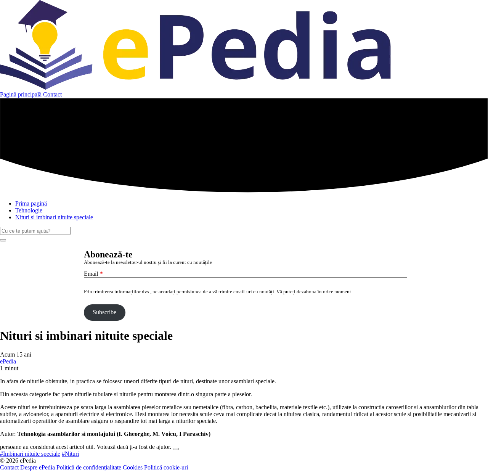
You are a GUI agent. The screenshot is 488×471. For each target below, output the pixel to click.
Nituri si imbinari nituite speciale (54, 217)
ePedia (8, 361)
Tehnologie (28, 210)
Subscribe (104, 312)
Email (91, 273)
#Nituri (70, 453)
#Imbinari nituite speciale (30, 453)
